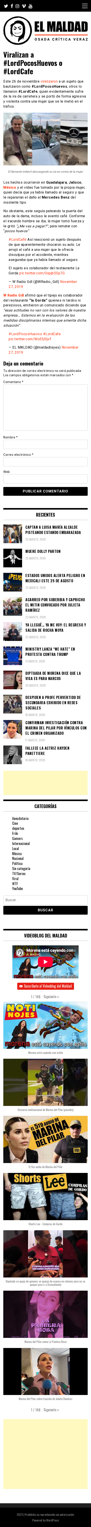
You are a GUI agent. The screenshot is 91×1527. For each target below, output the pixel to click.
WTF (15, 883)
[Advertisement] (45, 783)
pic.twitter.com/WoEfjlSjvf (30, 339)
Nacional (18, 858)
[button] (51, 996)
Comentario (13, 382)
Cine (15, 823)
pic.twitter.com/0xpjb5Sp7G (42, 273)
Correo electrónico (18, 454)
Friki (15, 833)
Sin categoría (21, 868)
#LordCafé (18, 239)
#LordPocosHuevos (25, 334)
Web (6, 472)
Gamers (17, 838)
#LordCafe (52, 334)
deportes (18, 828)
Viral (15, 878)
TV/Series (19, 873)
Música (17, 853)
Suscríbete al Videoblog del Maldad (48, 986)
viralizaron (49, 81)
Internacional (21, 843)
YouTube (17, 888)
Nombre (10, 437)
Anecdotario (20, 818)
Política (17, 863)
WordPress (52, 1520)
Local (15, 848)
